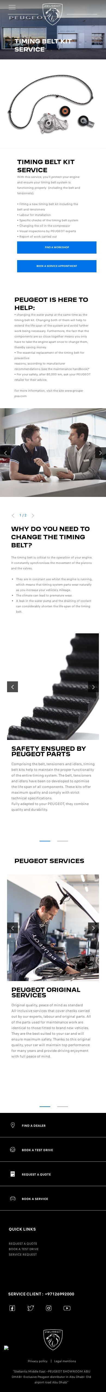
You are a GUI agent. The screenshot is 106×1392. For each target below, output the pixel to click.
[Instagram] (49, 1308)
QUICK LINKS (22, 1229)
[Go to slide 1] (44, 1106)
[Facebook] (12, 1308)
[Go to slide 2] (62, 1106)
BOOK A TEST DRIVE (24, 1249)
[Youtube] (67, 1308)
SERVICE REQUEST (23, 1254)
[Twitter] (30, 1308)
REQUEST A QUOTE (23, 1243)
